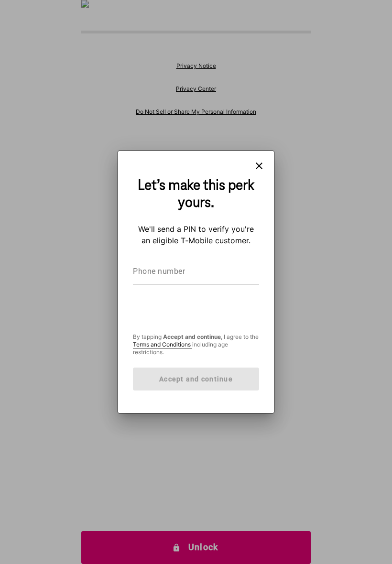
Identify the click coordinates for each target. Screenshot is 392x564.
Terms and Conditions (162, 344)
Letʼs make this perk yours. (196, 194)
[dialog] (196, 282)
